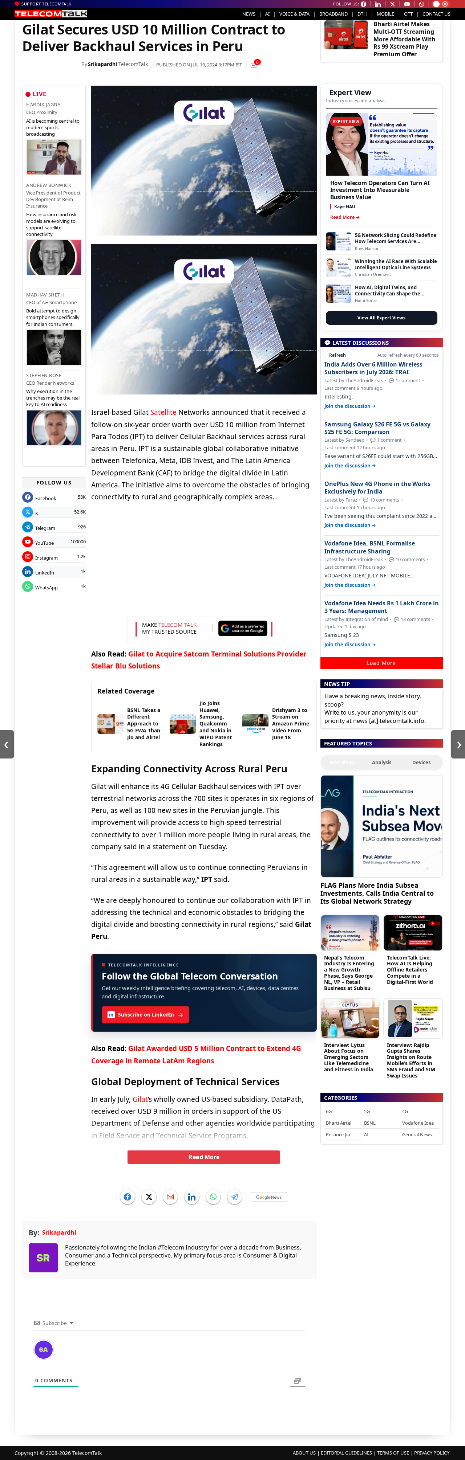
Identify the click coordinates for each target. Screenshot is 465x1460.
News (248, 14)
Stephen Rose (43, 375)
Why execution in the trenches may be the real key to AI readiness (53, 398)
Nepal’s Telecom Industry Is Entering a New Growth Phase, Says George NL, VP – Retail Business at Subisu (349, 972)
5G (367, 1111)
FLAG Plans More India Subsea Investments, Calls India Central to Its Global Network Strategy (377, 893)
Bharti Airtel (338, 1123)
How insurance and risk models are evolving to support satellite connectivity (51, 224)
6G (329, 1111)
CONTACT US (436, 14)
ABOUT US (304, 1452)
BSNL (370, 1123)
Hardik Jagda (43, 104)
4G (405, 1111)
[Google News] (269, 1197)
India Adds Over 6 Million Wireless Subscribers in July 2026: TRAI (373, 368)
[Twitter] (149, 1197)
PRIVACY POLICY (431, 1452)
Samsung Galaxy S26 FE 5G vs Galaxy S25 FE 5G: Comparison (377, 428)
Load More (381, 662)
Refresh (337, 355)
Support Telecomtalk (46, 4)
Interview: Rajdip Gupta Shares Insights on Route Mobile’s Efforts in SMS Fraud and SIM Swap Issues (411, 1060)
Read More (204, 1157)
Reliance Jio (338, 1134)
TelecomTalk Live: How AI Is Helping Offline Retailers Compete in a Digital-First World (410, 969)
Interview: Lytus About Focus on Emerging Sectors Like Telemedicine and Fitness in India (348, 1057)
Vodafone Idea (418, 1123)
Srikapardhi (102, 64)
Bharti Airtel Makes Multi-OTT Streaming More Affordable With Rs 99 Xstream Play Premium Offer (404, 39)
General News (417, 1134)
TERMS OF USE (393, 1452)
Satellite (163, 412)
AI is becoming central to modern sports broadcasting (53, 127)
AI (267, 14)
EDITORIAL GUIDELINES (346, 1452)
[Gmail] (170, 1197)
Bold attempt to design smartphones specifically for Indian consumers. (53, 317)
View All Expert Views (381, 318)
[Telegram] (234, 1197)
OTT (408, 14)
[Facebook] (127, 1197)
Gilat (140, 1099)
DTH (362, 14)
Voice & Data (294, 14)
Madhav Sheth (45, 294)
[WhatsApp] (213, 1197)
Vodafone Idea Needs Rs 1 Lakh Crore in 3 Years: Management (381, 607)
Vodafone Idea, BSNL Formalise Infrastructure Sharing (369, 547)
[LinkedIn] (192, 1197)
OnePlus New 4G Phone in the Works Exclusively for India (377, 487)
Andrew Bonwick (48, 185)
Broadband (333, 14)
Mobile (385, 14)
